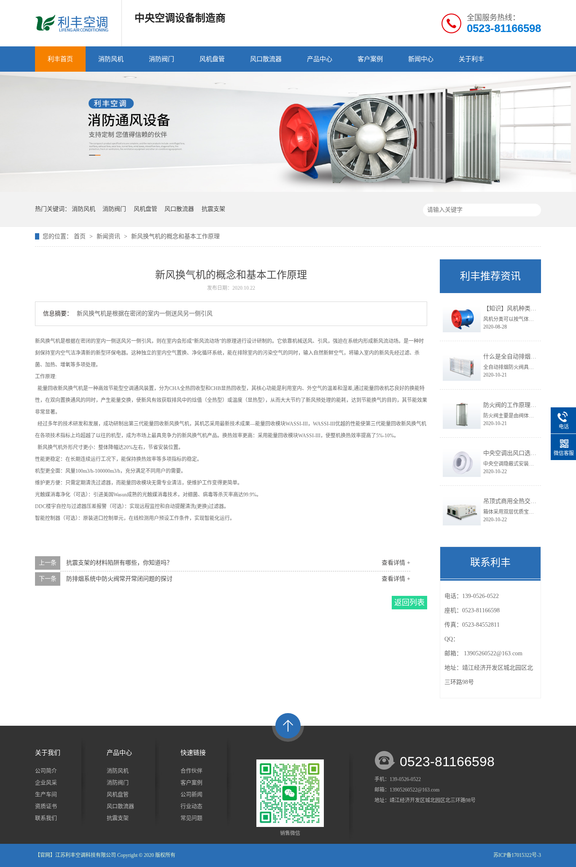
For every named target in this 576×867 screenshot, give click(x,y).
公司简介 (46, 770)
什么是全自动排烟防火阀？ (518, 356)
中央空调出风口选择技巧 (515, 453)
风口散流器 (266, 59)
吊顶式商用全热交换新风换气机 (524, 501)
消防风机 (111, 59)
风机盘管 (212, 59)
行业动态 (191, 806)
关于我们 (47, 752)
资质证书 (46, 806)
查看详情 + (396, 563)
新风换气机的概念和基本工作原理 (175, 236)
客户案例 (370, 59)
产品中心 (319, 59)
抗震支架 (213, 209)
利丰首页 (60, 59)
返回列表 (409, 602)
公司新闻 (191, 794)
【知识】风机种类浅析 (512, 308)
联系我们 (46, 818)
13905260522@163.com (493, 653)
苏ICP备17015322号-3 (517, 855)
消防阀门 (161, 59)
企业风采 (46, 782)
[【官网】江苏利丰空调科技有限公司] (288, 190)
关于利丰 (471, 59)
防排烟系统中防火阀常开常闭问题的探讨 (119, 579)
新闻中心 (420, 59)
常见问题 (191, 818)
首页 (80, 236)
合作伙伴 (191, 770)
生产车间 (46, 794)
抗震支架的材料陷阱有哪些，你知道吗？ (119, 563)
